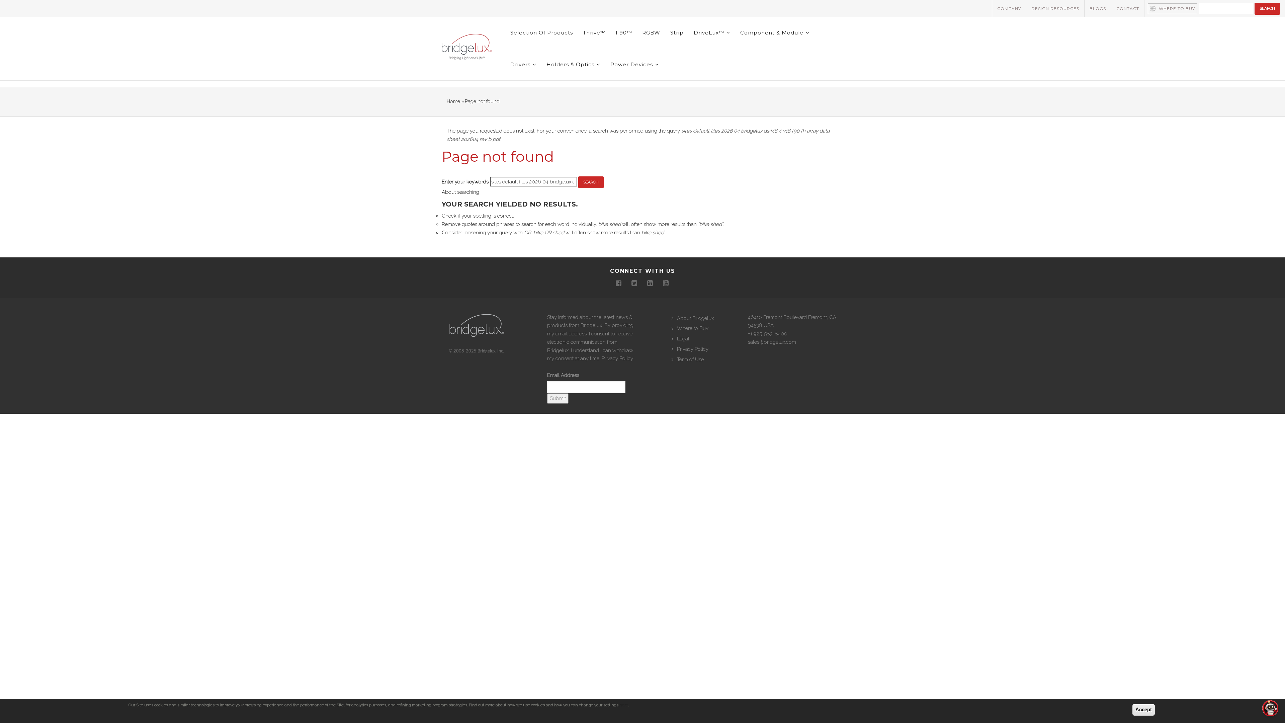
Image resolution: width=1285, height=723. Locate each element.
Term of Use (690, 359)
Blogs (1098, 8)
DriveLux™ (710, 32)
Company (1009, 8)
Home (453, 101)
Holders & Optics (571, 64)
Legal (683, 339)
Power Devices (632, 64)
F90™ (624, 32)
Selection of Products (541, 32)
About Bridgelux (695, 318)
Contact (1127, 8)
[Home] (467, 48)
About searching (460, 192)
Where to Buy (1177, 8)
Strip (677, 32)
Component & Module (772, 32)
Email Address (563, 375)
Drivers (521, 64)
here (623, 705)
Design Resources (1055, 8)
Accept (1143, 709)
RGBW (651, 32)
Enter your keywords (465, 182)
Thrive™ (594, 32)
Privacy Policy (617, 358)
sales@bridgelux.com (772, 342)
